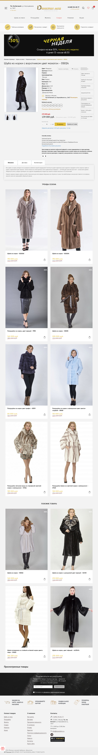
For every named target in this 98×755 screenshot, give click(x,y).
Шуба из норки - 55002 (15, 573)
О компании (31, 725)
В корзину (60, 124)
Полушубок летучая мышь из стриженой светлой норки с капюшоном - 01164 (24, 487)
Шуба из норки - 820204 (60, 253)
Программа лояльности (34, 722)
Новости (29, 738)
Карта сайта (30, 744)
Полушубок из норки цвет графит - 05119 (21, 408)
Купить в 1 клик (72, 124)
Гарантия (30, 730)
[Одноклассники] (46, 156)
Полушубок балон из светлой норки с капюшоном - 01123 (70, 487)
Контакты (30, 741)
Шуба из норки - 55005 (60, 331)
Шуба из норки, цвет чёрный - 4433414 (65, 650)
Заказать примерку (63, 69)
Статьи (29, 736)
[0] (93, 8)
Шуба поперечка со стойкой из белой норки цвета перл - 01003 (24, 651)
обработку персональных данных (54, 692)
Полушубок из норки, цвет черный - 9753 (21, 331)
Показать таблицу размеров (51, 109)
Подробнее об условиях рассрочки (51, 146)
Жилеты (48, 18)
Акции (81, 18)
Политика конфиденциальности (37, 733)
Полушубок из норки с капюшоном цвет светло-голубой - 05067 (69, 409)
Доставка (30, 719)
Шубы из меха (19, 18)
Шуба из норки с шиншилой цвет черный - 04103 (69, 573)
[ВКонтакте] (43, 156)
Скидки (59, 18)
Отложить (75, 69)
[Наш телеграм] (51, 734)
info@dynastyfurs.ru (58, 731)
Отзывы (29, 727)
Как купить (30, 717)
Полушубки (35, 18)
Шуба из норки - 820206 (15, 253)
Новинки (70, 18)
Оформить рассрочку (56, 128)
